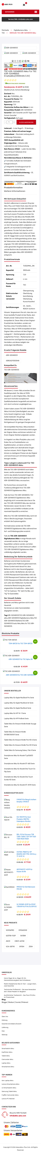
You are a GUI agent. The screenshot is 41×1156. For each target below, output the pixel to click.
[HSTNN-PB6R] (9, 854)
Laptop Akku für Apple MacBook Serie (17, 708)
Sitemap (4, 1035)
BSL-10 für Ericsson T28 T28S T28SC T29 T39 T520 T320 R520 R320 (26, 837)
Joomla (17, 1002)
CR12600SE (23, 930)
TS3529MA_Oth (17, 96)
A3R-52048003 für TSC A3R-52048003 (20, 675)
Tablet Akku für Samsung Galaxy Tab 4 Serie (20, 750)
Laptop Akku (6, 1063)
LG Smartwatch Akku (9, 1088)
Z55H (31, 947)
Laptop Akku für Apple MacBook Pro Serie (19, 698)
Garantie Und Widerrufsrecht (11, 1024)
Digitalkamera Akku (21, 30)
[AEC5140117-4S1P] (9, 872)
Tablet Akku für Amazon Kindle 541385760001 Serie (15, 733)
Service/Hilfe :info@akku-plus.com (20, 19)
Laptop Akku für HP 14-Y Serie (15, 713)
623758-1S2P (11, 936)
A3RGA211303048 (12, 361)
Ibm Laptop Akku (7, 1080)
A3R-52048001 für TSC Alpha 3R (21, 659)
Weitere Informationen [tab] (14, 191)
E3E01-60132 (19, 941)
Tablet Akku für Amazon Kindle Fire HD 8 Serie (20, 745)
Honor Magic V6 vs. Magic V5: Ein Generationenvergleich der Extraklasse (17, 979)
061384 (23, 936)
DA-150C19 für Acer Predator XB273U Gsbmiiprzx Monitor (24, 819)
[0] (24, 5)
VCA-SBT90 (10, 947)
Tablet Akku (6, 1056)
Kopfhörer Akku (7, 1052)
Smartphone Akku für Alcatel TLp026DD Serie (18, 757)
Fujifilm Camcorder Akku (10, 1095)
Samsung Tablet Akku (9, 1091)
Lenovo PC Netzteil (8, 1098)
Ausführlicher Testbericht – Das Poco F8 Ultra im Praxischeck (19, 996)
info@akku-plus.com (18, 1116)
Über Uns (5, 1016)
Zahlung (4, 1020)
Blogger (4, 1002)
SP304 (21, 947)
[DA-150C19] (9, 819)
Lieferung (5, 1027)
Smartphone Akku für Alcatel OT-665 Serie (19, 764)
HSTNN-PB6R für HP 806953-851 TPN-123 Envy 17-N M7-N (26, 854)
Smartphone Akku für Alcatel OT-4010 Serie (20, 785)
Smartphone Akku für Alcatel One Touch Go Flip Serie (19, 770)
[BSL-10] (9, 836)
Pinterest (25, 1002)
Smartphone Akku (8, 1067)
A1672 (8, 941)
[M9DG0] (9, 887)
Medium (11, 1002)
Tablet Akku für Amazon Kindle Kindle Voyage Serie (20, 725)
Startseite (5, 30)
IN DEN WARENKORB (26, 122)
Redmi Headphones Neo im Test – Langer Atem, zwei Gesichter (20, 985)
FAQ (3, 1031)
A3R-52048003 (12, 355)
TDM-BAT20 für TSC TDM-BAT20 (20, 644)
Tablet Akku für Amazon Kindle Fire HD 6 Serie (20, 740)
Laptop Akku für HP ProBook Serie (16, 719)
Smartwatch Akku (8, 1048)
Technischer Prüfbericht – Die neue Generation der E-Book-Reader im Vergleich (20, 990)
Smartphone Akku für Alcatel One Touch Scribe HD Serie (18, 778)
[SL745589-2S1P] (9, 907)
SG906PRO (10, 930)
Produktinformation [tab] (13, 187)
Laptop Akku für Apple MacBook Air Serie (18, 703)
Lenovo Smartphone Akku (10, 1084)
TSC (3, 33)
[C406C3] (9, 804)
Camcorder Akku (7, 1059)
